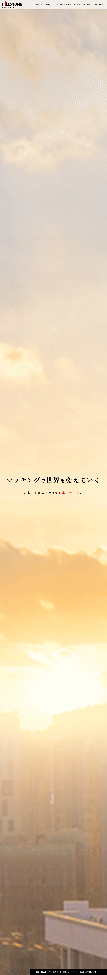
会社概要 (77, 5)
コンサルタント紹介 (64, 5)
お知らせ (39, 5)
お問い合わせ (98, 5)
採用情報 (87, 5)
